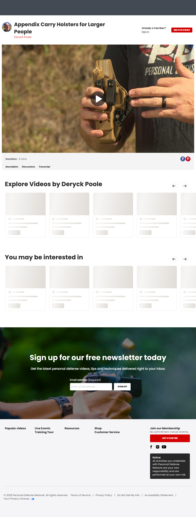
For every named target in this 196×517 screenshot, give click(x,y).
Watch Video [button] (182, 30)
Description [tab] (12, 166)
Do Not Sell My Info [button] (128, 495)
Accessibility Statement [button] (159, 495)
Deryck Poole (22, 37)
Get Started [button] (170, 438)
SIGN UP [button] (122, 386)
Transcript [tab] (44, 166)
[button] (154, 30)
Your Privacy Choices (16, 498)
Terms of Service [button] (80, 495)
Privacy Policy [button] (104, 495)
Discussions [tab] (28, 166)
